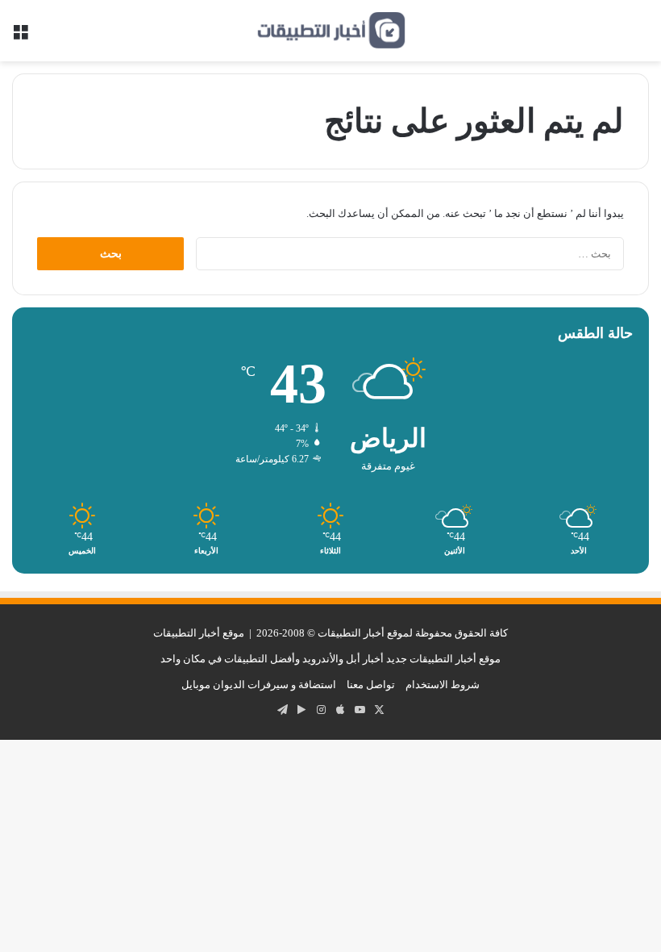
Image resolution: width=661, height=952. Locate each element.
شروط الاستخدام (442, 685)
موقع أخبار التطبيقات (198, 633)
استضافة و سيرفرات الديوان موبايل (258, 685)
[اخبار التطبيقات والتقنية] (330, 30)
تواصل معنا (371, 685)
